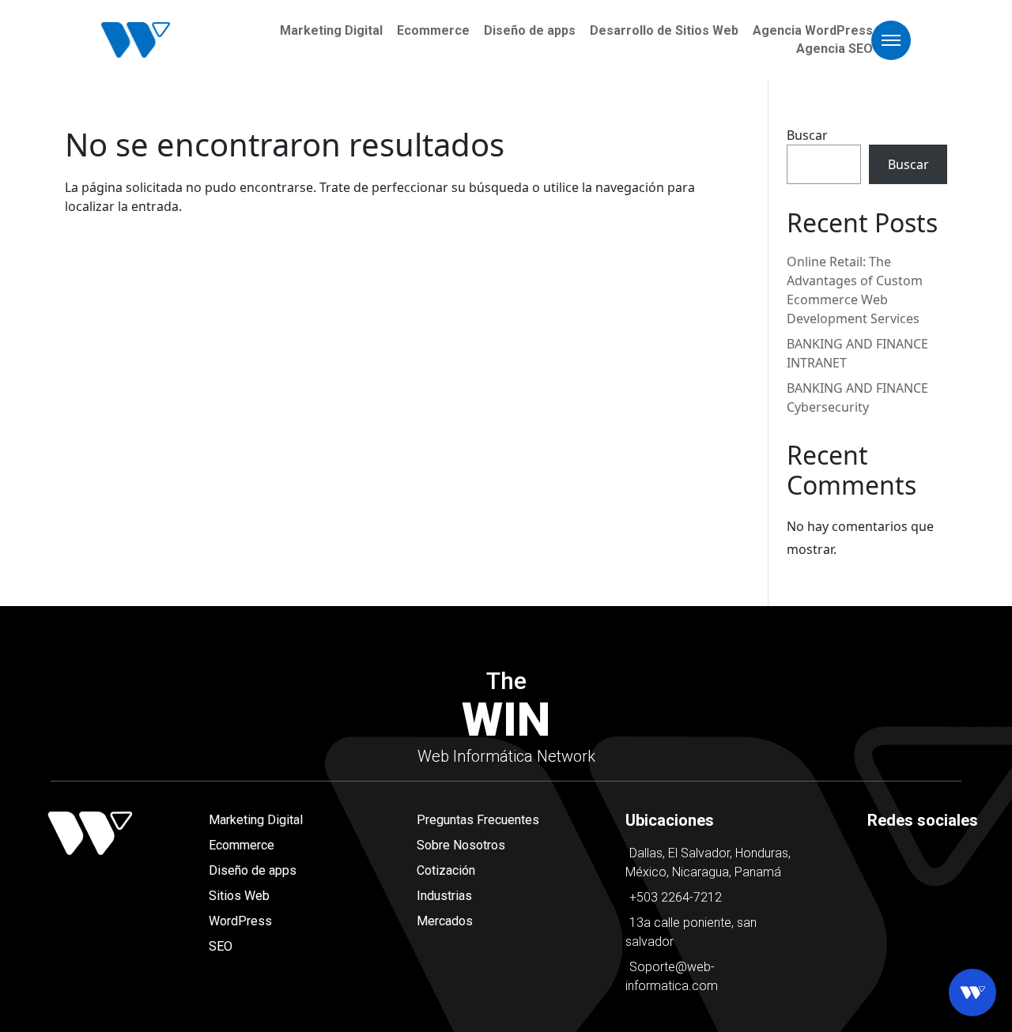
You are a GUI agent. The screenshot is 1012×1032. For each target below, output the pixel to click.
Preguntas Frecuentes (478, 819)
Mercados (445, 920)
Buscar (807, 135)
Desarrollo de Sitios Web (664, 30)
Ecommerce (433, 30)
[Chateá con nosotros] (972, 992)
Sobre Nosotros (461, 845)
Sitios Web (239, 895)
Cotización (446, 870)
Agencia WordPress (813, 30)
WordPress (240, 920)
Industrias (444, 895)
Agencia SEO (834, 48)
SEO (220, 946)
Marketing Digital (331, 30)
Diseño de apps (530, 30)
